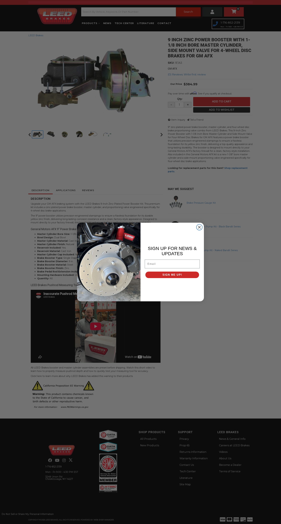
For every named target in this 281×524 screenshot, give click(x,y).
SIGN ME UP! (172, 274)
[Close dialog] (199, 227)
